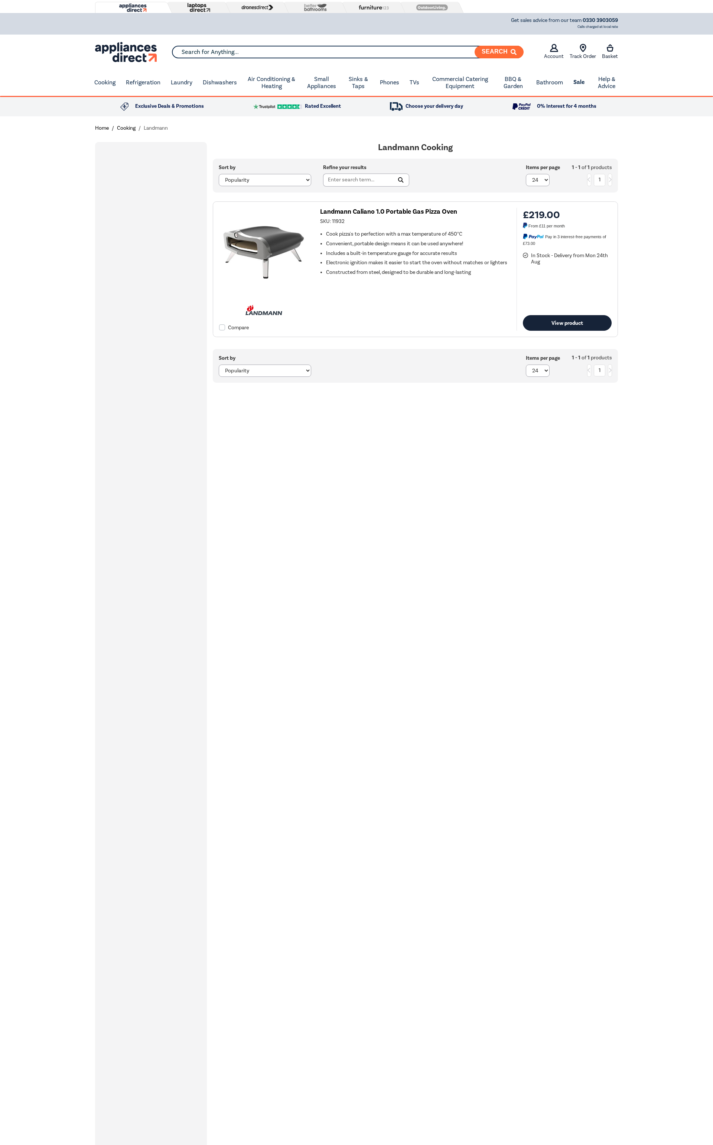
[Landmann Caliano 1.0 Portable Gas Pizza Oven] (263, 295)
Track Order (583, 56)
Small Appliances (321, 82)
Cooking (104, 82)
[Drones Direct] (255, 7)
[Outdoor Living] (430, 7)
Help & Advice (606, 82)
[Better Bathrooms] (314, 7)
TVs (414, 82)
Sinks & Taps (358, 82)
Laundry (181, 82)
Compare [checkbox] (238, 327)
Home (102, 128)
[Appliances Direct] (132, 7)
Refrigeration (143, 82)
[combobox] (347, 52)
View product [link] (567, 323)
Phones (389, 82)
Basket (610, 56)
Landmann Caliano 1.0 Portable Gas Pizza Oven (388, 212)
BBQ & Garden (513, 82)
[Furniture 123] (372, 7)
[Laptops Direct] (197, 7)
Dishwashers (220, 82)
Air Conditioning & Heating (271, 82)
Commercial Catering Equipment (460, 82)
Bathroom (549, 82)
